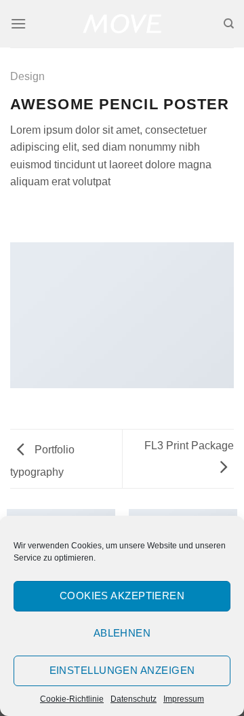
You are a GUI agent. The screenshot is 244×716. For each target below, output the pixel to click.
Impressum (183, 699)
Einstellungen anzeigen (122, 670)
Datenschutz (133, 699)
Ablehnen (122, 633)
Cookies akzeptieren (122, 595)
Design (27, 76)
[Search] (229, 24)
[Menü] (18, 23)
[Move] (122, 24)
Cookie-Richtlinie (72, 699)
